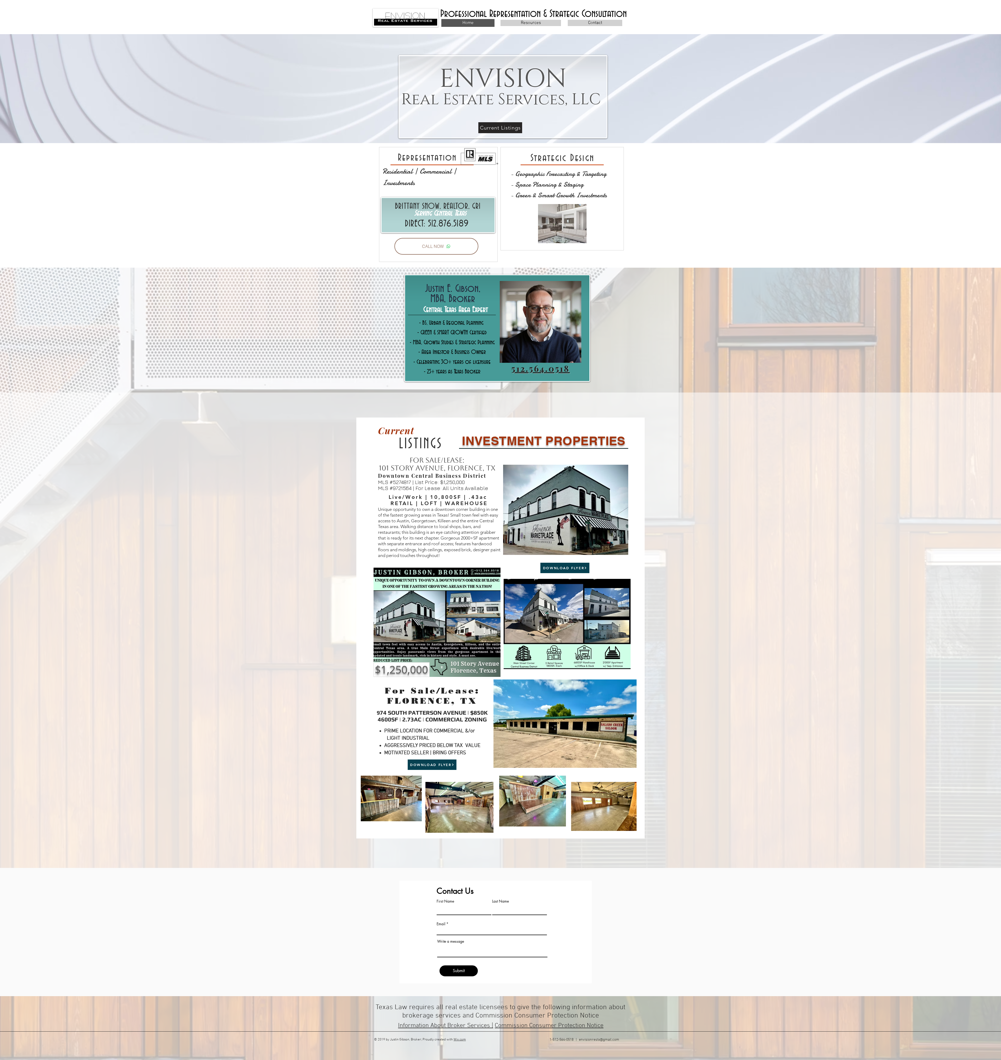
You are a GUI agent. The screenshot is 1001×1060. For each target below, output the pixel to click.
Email (441, 924)
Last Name (500, 901)
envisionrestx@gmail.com (599, 1040)
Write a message (450, 941)
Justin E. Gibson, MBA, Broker (452, 294)
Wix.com (460, 1040)
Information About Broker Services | (445, 1025)
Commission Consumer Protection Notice (549, 1025)
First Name (445, 901)
